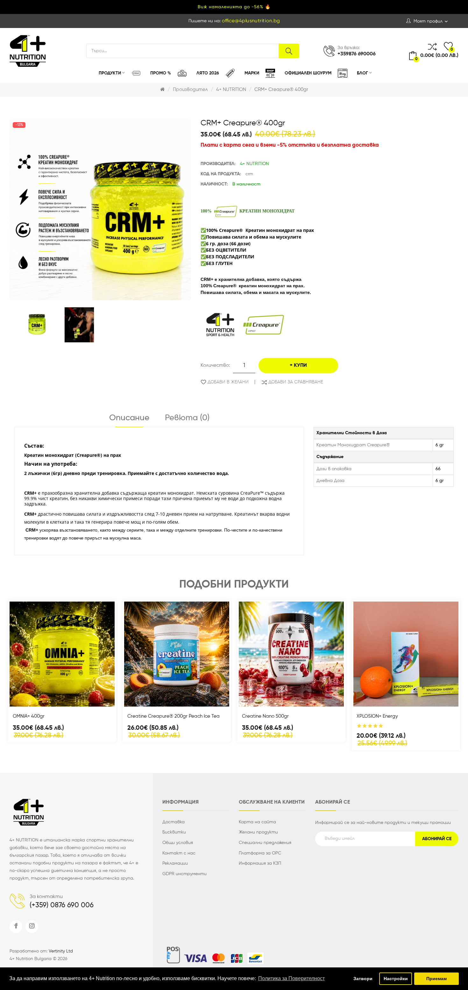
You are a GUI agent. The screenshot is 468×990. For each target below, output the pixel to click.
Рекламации (175, 863)
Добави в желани (228, 382)
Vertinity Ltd (61, 951)
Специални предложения (265, 842)
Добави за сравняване (295, 382)
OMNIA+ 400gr (29, 716)
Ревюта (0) (187, 418)
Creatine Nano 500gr (265, 716)
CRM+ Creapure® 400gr (281, 89)
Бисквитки (174, 832)
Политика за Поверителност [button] (291, 978)
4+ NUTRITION (231, 89)
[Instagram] (31, 926)
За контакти (46, 896)
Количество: (215, 365)
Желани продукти (258, 832)
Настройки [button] (396, 978)
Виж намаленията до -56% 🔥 (234, 7)
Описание (129, 418)
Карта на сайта (257, 822)
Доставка (173, 822)
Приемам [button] (436, 978)
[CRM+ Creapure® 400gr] (37, 325)
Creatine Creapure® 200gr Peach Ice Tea (173, 716)
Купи (300, 365)
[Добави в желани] (79, 700)
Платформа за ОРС (260, 853)
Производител (190, 89)
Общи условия (177, 842)
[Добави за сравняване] (62, 700)
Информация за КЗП (260, 863)
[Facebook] (16, 926)
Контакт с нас (178, 853)
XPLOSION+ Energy (377, 716)
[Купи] (45, 700)
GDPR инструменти (184, 874)
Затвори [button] (362, 978)
